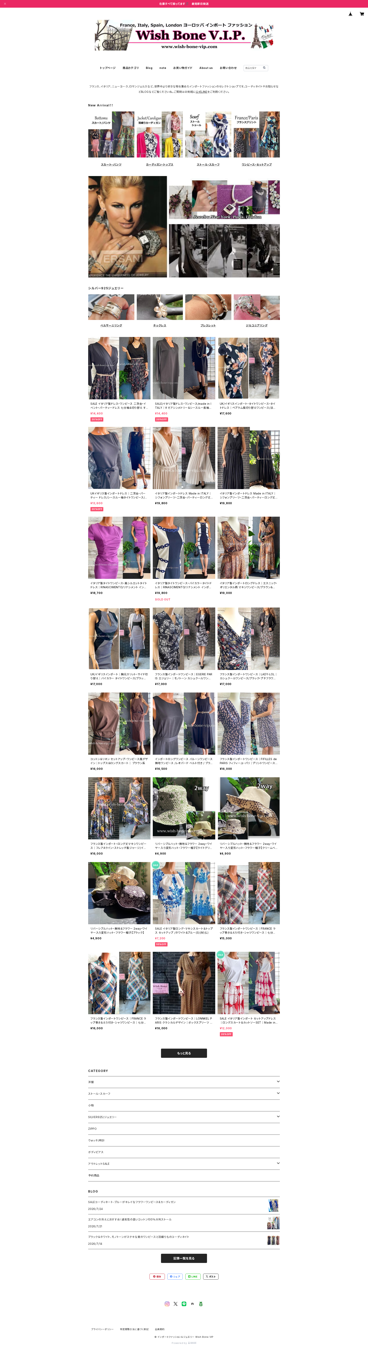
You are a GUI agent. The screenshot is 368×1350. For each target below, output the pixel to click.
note (162, 67)
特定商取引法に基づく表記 (134, 1329)
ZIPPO (92, 1128)
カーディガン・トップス (159, 164)
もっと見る (184, 1053)
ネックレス (159, 325)
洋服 (91, 1082)
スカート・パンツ (111, 164)
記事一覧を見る (184, 1258)
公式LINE (201, 91)
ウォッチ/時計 (96, 1140)
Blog (149, 67)
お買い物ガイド (182, 67)
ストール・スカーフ (208, 164)
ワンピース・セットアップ (257, 164)
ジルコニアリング (256, 325)
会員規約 (160, 1329)
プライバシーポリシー (102, 1329)
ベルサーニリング (111, 325)
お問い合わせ (228, 67)
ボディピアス (96, 1152)
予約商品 (93, 1175)
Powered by (180, 1343)
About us (206, 67)
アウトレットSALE (99, 1163)
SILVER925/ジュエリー (102, 1117)
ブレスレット (208, 325)
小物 (91, 1105)
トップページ (108, 67)
